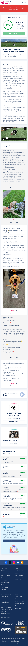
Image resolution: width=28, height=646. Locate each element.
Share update (14, 222)
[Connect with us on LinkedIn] (18, 563)
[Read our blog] (22, 563)
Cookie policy (18, 608)
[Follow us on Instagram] (14, 563)
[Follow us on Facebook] (6, 563)
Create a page (4, 596)
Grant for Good (4, 584)
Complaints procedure (20, 601)
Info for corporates (5, 575)
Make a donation (19, 570)
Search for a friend (19, 575)
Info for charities (5, 573)
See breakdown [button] (20, 28)
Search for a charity (19, 573)
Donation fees (18, 596)
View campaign (13, 443)
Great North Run (5, 605)
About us (3, 570)
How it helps (4, 580)
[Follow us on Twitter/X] (10, 563)
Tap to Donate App (5, 582)
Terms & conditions (19, 603)
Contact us (3, 589)
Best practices (18, 598)
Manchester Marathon (6, 617)
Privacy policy (18, 605)
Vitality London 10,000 (6, 607)
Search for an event (5, 598)
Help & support (4, 587)
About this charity (13, 421)
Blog (2, 577)
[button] (14, 188)
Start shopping (13, 541)
